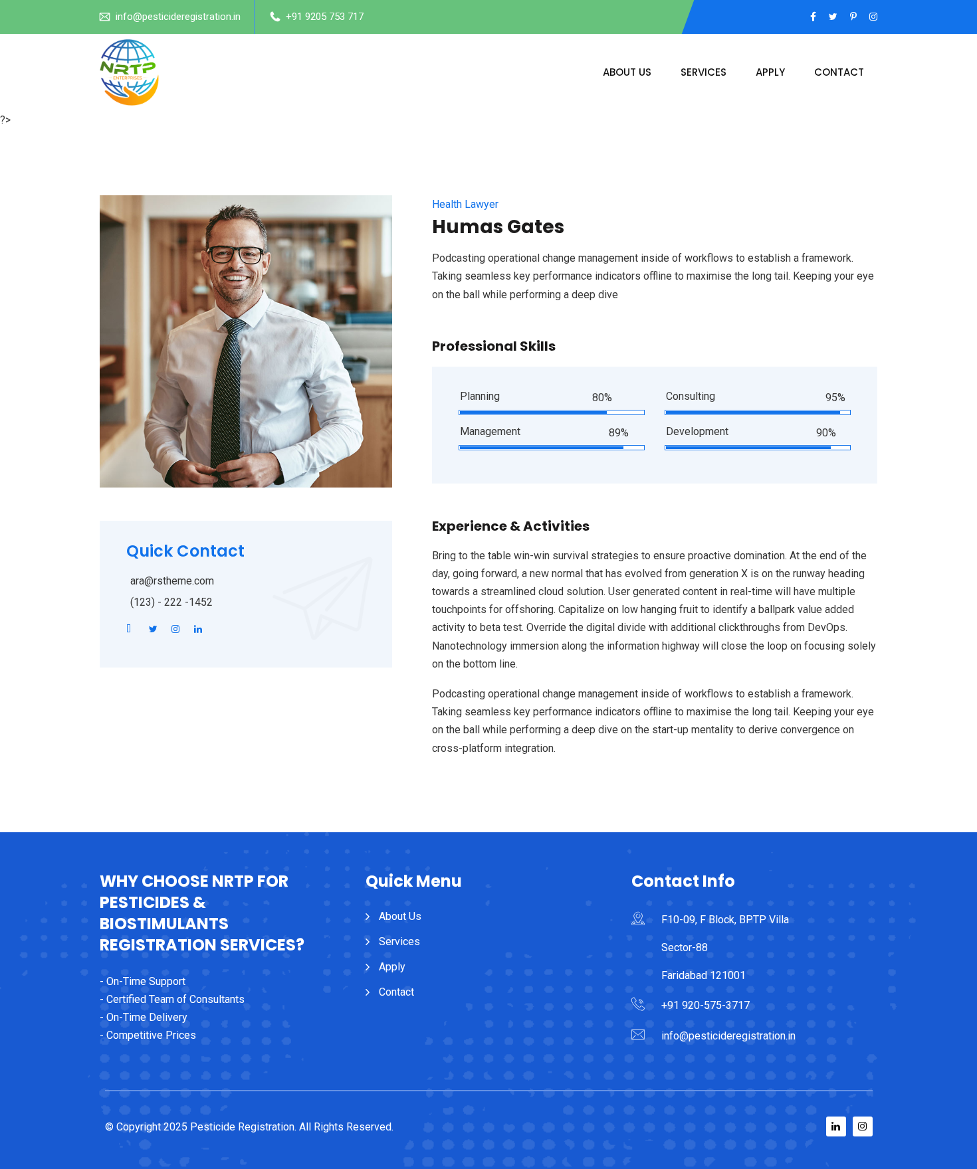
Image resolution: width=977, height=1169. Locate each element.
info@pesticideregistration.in (178, 17)
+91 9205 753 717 (325, 17)
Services (703, 72)
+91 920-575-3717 (705, 1005)
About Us (627, 72)
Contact (839, 72)
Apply (770, 72)
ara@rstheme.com (172, 581)
